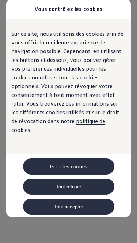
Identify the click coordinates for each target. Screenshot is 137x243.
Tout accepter (68, 206)
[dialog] (68, 121)
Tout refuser (68, 186)
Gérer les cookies (68, 166)
